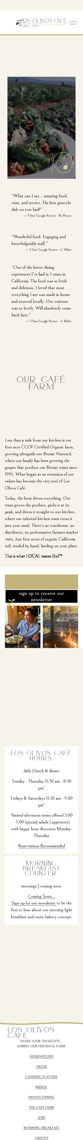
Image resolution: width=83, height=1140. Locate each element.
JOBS (41, 1118)
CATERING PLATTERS (41, 1077)
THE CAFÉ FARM (41, 1107)
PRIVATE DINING (41, 1097)
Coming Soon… (41, 896)
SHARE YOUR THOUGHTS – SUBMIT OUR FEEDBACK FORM (41, 1043)
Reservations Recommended (41, 846)
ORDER (41, 1067)
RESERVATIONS (41, 1056)
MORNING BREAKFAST (42, 1128)
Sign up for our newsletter (34, 903)
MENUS (41, 1087)
